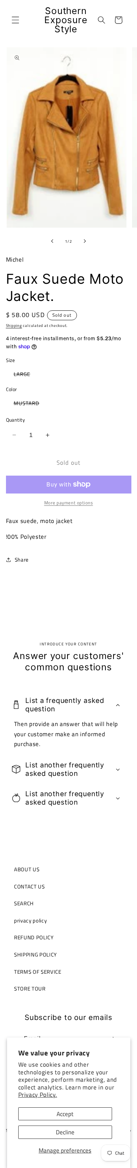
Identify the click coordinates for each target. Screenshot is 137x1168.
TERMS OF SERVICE (37, 972)
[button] (15, 20)
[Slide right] (84, 241)
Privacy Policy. (37, 1094)
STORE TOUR (30, 989)
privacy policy (30, 921)
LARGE (26, 375)
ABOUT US (26, 869)
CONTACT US (29, 886)
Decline (65, 1132)
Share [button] (22, 560)
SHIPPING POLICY (35, 955)
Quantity (15, 420)
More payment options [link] (68, 502)
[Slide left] (52, 241)
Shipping (14, 325)
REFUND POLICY (34, 937)
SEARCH (24, 903)
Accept (65, 1113)
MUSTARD (30, 404)
